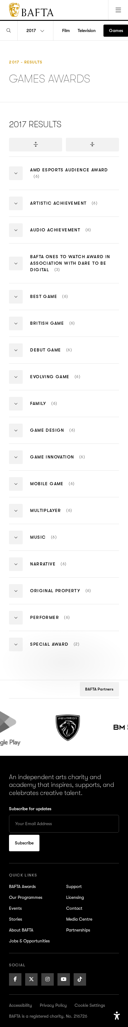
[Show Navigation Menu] (118, 10)
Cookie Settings (90, 1005)
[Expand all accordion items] (35, 144)
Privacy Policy (53, 1005)
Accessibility (20, 1005)
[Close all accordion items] (92, 144)
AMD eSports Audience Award (69, 178)
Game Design (64, 435)
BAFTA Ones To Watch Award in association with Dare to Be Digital (70, 268)
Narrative (59, 569)
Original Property (72, 596)
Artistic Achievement (74, 208)
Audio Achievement (74, 235)
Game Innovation (69, 462)
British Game (69, 328)
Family (60, 408)
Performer (64, 622)
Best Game (64, 301)
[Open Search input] (8, 30)
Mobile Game (65, 489)
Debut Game (65, 355)
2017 (31, 30)
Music (55, 542)
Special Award (67, 649)
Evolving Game (66, 382)
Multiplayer (66, 515)
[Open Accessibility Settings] (117, 1016)
